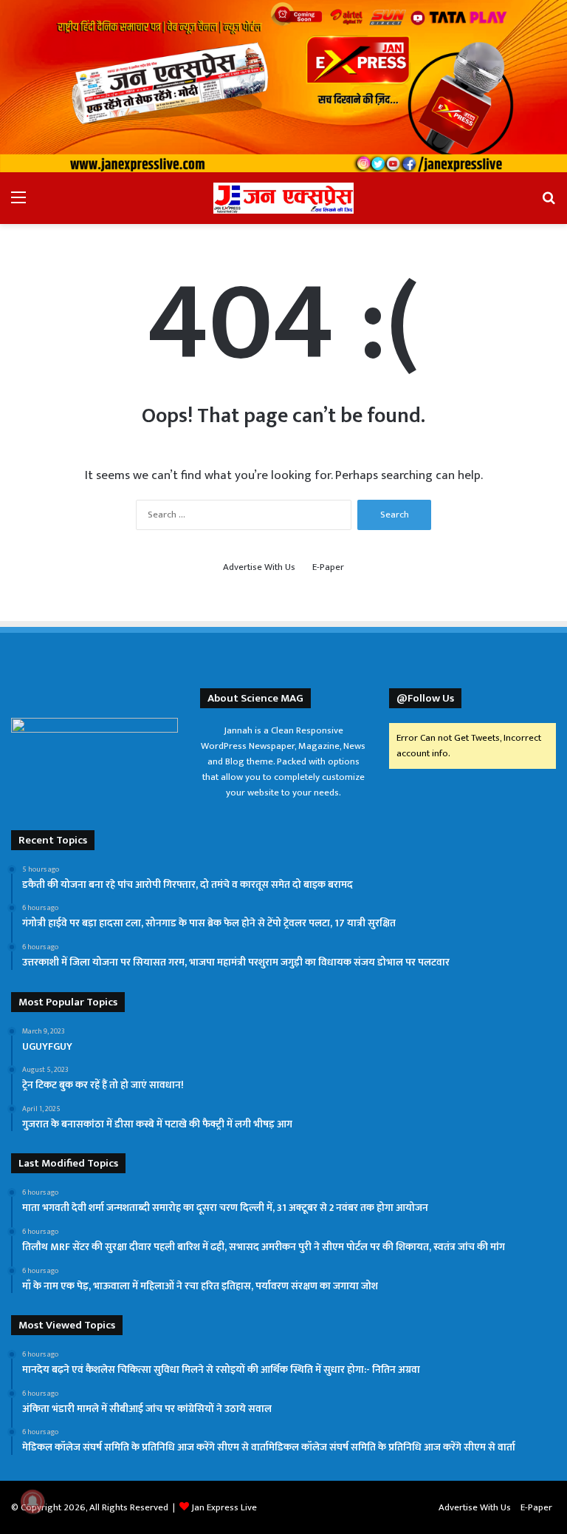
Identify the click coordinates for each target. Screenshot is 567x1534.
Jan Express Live (224, 1507)
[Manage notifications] (32, 1501)
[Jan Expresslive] (283, 198)
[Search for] (548, 203)
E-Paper (328, 567)
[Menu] (18, 203)
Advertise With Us (259, 567)
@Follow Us (425, 698)
